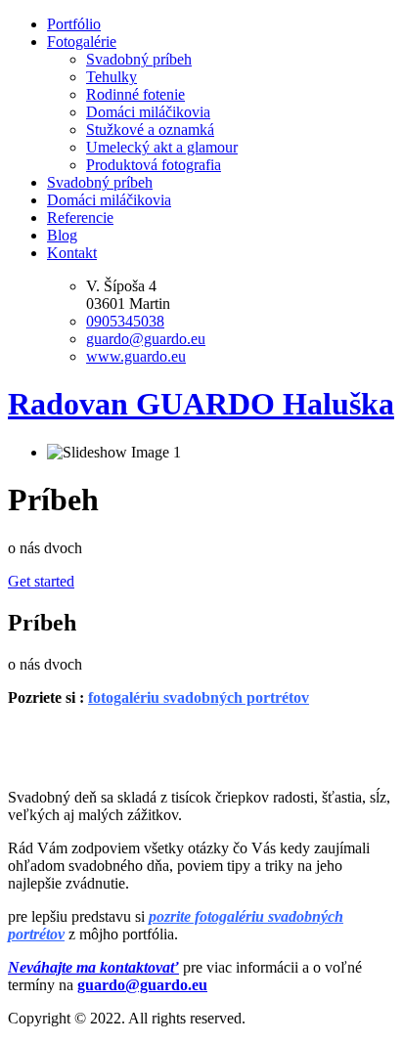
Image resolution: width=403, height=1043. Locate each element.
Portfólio (74, 24)
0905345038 (125, 321)
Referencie (80, 217)
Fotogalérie (81, 41)
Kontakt (72, 252)
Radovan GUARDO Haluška (201, 403)
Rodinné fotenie (135, 94)
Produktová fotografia (153, 164)
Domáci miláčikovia (148, 112)
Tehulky (111, 76)
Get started (41, 581)
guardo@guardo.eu (145, 338)
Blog (62, 235)
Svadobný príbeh (139, 59)
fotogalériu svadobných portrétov (198, 697)
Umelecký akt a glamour (162, 147)
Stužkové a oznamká (150, 129)
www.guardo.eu (136, 356)
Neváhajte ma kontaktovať (93, 967)
